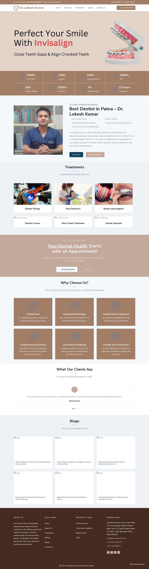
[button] (73, 408)
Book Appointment (127, 8)
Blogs (47, 542)
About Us (68, 8)
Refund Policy (81, 533)
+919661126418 (128, 2)
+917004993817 (116, 2)
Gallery (90, 8)
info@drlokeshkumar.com (116, 538)
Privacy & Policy (82, 523)
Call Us (87, 269)
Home (58, 8)
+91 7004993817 (114, 546)
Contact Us (101, 8)
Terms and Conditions (84, 528)
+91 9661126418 (114, 542)
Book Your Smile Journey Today (74, 240)
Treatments (79, 8)
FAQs (78, 537)
